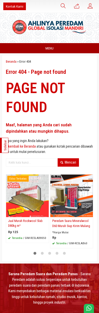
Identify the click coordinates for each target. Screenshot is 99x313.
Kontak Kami (14, 6)
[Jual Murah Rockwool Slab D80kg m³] (27, 196)
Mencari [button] (70, 162)
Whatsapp (38, 237)
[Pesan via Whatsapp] (76, 6)
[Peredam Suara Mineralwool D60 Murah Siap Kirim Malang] (71, 196)
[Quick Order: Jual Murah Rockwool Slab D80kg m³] (45, 213)
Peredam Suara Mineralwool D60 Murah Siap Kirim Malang (71, 223)
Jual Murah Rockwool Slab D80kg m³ (25, 223)
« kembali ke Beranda (21, 146)
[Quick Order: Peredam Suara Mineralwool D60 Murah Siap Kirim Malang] (89, 213)
